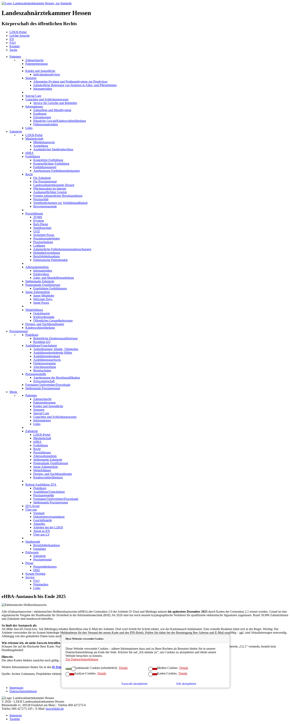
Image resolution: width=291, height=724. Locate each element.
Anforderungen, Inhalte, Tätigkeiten (55, 349)
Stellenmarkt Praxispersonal (42, 388)
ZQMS (37, 217)
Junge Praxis (41, 302)
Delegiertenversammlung (49, 516)
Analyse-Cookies (85, 673)
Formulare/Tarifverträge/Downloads (47, 384)
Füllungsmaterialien (45, 124)
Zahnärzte (16, 131)
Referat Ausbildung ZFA (40, 484)
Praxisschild (40, 199)
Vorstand (38, 513)
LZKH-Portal (33, 135)
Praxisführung (34, 213)
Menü (14, 392)
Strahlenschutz (42, 227)
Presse (29, 563)
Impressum (16, 687)
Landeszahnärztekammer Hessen (53, 185)
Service (30, 577)
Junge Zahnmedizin (37, 292)
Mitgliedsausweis (44, 142)
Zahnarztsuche (34, 60)
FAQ (36, 581)
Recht (29, 174)
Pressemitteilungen (45, 566)
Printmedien (40, 584)
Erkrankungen (42, 117)
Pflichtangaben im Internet (49, 188)
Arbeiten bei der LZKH (48, 527)
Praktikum (31, 334)
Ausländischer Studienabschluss (53, 149)
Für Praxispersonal (45, 181)
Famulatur (39, 548)
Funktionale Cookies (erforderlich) (95, 668)
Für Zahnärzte (42, 178)
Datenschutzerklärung (23, 691)
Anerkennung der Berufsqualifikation (56, 377)
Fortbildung (32, 156)
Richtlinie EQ (41, 342)
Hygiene (38, 220)
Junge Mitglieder (43, 295)
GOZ (36, 231)
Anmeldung (40, 145)
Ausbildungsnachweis (47, 359)
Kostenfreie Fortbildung (48, 160)
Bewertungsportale (45, 206)
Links (28, 128)
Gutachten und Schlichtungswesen (46, 99)
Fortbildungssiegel (44, 167)
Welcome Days (42, 299)
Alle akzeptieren (186, 683)
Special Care (33, 95)
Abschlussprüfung (44, 367)
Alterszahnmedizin (37, 267)
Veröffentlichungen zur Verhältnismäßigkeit (60, 202)
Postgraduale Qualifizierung (42, 285)
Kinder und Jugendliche (40, 71)
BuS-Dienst (40, 224)
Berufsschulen (42, 370)
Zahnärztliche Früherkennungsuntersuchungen (62, 249)
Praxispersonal (19, 331)
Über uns (31, 509)
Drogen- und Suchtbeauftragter (44, 324)
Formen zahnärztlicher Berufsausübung (57, 195)
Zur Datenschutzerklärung (82, 659)
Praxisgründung (43, 242)
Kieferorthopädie (43, 317)
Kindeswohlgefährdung (40, 327)
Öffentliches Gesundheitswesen (53, 320)
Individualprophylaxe (46, 74)
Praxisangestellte (35, 374)
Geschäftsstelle (42, 520)
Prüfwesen (32, 552)
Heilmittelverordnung (46, 252)
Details (123, 668)
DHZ (36, 570)
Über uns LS (41, 534)
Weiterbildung (34, 309)
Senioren (30, 78)
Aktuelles (39, 523)
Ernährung (40, 113)
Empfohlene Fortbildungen (50, 288)
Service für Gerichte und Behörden (55, 103)
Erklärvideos (41, 274)
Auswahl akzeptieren (134, 683)
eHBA (29, 153)
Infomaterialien (42, 88)
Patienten (15, 56)
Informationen (34, 106)
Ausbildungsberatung (46, 356)
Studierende (32, 541)
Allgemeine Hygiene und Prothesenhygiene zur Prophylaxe (70, 81)
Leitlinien (39, 245)
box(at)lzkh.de (55, 708)
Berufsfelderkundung (46, 256)
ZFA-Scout (32, 506)
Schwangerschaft (44, 381)
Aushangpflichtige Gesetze (50, 192)
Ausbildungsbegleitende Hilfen (52, 352)
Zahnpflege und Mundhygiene (52, 110)
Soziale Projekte (35, 573)
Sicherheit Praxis (43, 235)
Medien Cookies (167, 668)
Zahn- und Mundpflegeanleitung (53, 277)
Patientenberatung (36, 63)
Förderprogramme (44, 363)
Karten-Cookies (167, 673)
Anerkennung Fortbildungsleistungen (56, 170)
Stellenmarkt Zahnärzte (39, 281)
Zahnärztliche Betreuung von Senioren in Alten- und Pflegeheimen (75, 85)
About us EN (41, 531)
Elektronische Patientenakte (50, 260)
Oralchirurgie (41, 313)
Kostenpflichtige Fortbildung (51, 163)
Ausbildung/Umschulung (41, 345)
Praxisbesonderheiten (46, 238)
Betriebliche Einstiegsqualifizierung (55, 338)
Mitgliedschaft (34, 138)
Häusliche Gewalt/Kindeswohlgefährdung (59, 120)
